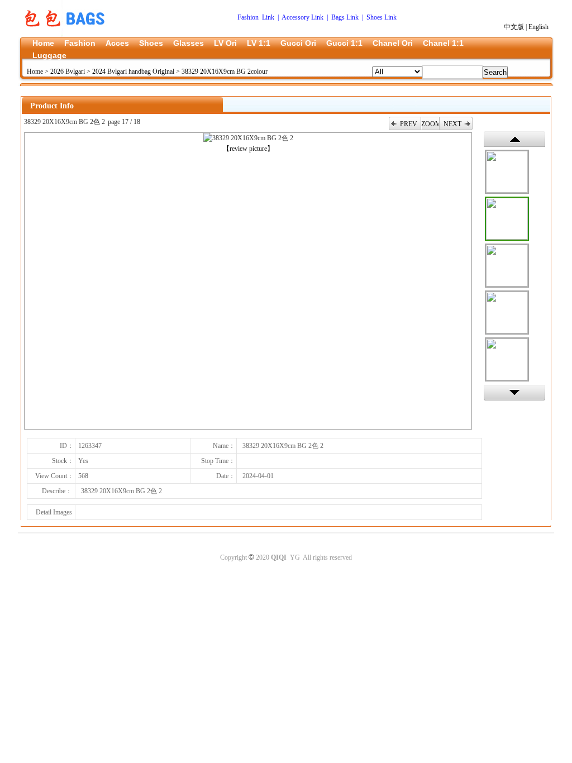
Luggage (49, 55)
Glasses (188, 43)
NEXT (452, 124)
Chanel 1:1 (443, 43)
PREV (408, 124)
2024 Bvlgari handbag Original (133, 71)
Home (43, 43)
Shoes (151, 43)
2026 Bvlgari (67, 71)
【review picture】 (248, 148)
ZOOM (430, 124)
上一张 (514, 139)
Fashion (80, 43)
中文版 (514, 27)
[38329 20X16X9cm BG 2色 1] (507, 172)
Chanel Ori (393, 43)
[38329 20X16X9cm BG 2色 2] (507, 219)
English (538, 27)
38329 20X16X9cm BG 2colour (225, 71)
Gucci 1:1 (344, 43)
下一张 (514, 392)
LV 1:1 (258, 43)
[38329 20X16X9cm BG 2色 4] (507, 312)
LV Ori (225, 43)
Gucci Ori (298, 43)
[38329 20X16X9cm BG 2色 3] (507, 266)
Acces (117, 43)
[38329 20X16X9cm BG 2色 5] (507, 359)
